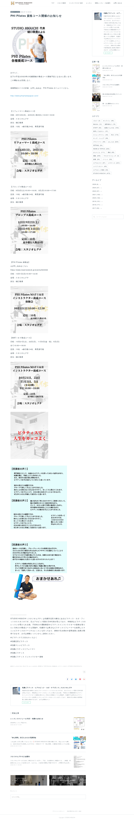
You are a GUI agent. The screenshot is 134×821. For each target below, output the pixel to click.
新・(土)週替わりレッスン (111, 103)
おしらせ (113, 142)
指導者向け (110, 124)
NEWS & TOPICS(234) (45, 666)
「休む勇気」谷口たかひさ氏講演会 (23, 737)
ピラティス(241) (62, 666)
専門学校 (98, 145)
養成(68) (54, 666)
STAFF (97, 128)
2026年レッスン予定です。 (19, 722)
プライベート (99, 142)
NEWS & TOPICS (101, 149)
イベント (107, 159)
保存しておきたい (100, 131)
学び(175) (25, 666)
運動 (97, 156)
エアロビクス (99, 163)
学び (115, 135)
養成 (111, 152)
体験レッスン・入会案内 (102, 3)
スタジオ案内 (61, 3)
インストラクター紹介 (76, 3)
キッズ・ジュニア (100, 138)
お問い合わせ (118, 3)
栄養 (96, 159)
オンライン (108, 120)
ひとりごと (99, 152)
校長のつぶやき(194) (16, 666)
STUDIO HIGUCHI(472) (75, 666)
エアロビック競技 (100, 170)
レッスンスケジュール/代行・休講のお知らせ (26, 719)
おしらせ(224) (33, 666)
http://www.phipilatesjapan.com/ (24, 95)
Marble (97, 124)
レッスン (89, 3)
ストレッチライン (100, 135)
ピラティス (114, 163)
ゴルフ (96, 120)
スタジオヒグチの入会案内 (20, 756)
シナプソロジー (100, 166)
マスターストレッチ (111, 156)
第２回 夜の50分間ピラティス (112, 94)
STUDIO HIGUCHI (101, 173)
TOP (53, 3)
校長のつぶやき (15, 12)
